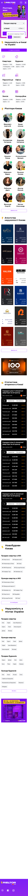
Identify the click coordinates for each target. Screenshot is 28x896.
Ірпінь (21, 660)
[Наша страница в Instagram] (13, 890)
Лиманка (21, 664)
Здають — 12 (6, 101)
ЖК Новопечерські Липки (8, 563)
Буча (3, 664)
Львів (9, 626)
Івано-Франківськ (17, 622)
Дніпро (3, 630)
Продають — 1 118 (7, 83)
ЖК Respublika (16, 594)
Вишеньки (21, 682)
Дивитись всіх (14, 210)
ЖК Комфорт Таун (6, 571)
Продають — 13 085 (7, 99)
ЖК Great (19, 563)
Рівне (8, 664)
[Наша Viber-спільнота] (2, 890)
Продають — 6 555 (20, 83)
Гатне (21, 674)
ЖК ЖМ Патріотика (6, 567)
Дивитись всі (14, 350)
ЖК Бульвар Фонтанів (19, 567)
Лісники (15, 674)
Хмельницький (17, 626)
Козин (8, 674)
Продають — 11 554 (20, 99)
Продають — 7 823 (7, 64)
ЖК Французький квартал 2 (8, 586)
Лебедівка (4, 686)
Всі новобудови (14, 602)
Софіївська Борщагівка (7, 678)
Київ (3, 622)
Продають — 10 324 (20, 64)
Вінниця (10, 630)
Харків (8, 622)
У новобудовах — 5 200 (8, 66)
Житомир (14, 649)
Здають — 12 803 (20, 85)
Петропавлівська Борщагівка (9, 682)
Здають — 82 (6, 85)
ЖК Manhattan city (18, 571)
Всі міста (14, 690)
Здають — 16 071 (20, 101)
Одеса (3, 626)
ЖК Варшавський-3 (17, 559)
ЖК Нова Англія (6, 559)
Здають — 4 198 (20, 66)
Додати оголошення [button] (15, 50)
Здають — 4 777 (7, 68)
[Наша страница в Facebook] (8, 890)
